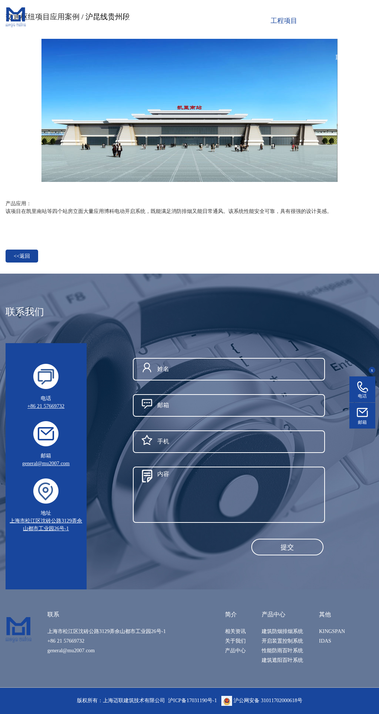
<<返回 (22, 256)
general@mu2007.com (46, 463)
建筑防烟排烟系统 (282, 631)
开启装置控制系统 (282, 641)
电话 (362, 396)
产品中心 (235, 650)
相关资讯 (235, 631)
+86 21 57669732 (45, 406)
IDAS (325, 641)
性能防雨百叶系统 (282, 650)
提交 (287, 547)
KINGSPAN (332, 631)
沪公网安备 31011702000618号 (267, 700)
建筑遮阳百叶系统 (282, 660)
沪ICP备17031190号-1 (192, 700)
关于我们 (235, 641)
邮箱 (362, 422)
